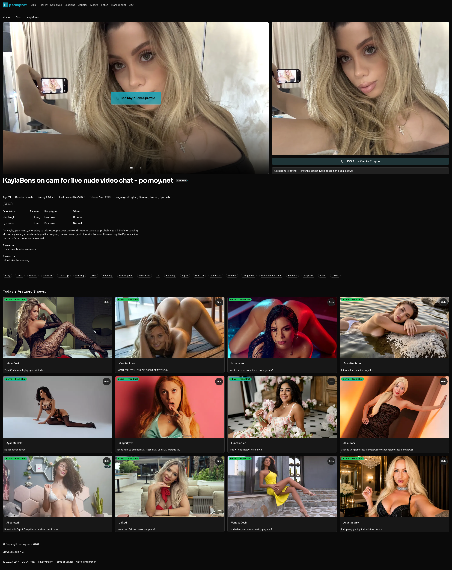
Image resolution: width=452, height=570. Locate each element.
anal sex (47, 275)
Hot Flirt (43, 4)
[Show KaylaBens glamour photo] (140, 168)
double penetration (271, 275)
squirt (185, 275)
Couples (83, 4)
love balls (144, 275)
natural (33, 275)
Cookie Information (86, 561)
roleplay (170, 275)
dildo (93, 275)
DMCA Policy (28, 561)
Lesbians (70, 4)
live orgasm (125, 275)
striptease (215, 275)
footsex (292, 275)
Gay (131, 4)
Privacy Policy (45, 561)
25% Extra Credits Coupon (365, 162)
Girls (33, 4)
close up (64, 275)
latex (20, 275)
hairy (7, 275)
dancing (79, 275)
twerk (335, 275)
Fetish (104, 4)
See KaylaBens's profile (141, 99)
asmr (322, 275)
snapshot (308, 275)
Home (6, 17)
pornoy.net (15, 5)
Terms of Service (64, 561)
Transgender (118, 4)
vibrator (232, 275)
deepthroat (249, 275)
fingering (107, 275)
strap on (199, 275)
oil (158, 275)
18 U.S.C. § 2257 (11, 561)
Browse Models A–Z (13, 552)
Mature (94, 4)
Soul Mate (56, 4)
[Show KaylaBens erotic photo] (131, 168)
